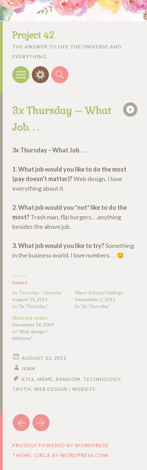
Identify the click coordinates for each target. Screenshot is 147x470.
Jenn (28, 368)
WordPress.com (84, 455)
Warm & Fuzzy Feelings (99, 292)
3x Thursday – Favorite (36, 292)
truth (21, 389)
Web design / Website (65, 389)
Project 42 (33, 35)
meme (45, 379)
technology (101, 379)
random (68, 379)
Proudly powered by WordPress (60, 445)
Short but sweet (30, 318)
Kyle (28, 379)
